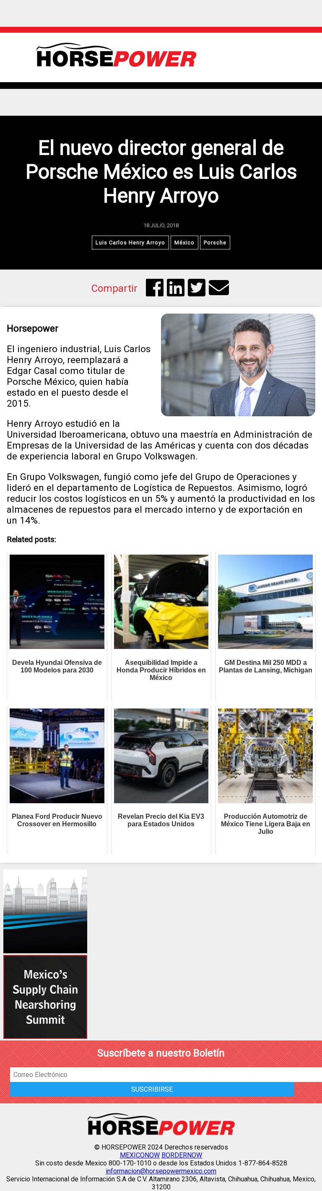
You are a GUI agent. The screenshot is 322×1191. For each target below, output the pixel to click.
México (184, 242)
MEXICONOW (140, 1155)
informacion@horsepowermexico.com (161, 1171)
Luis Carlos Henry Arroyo (130, 242)
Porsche (215, 242)
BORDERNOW (181, 1155)
